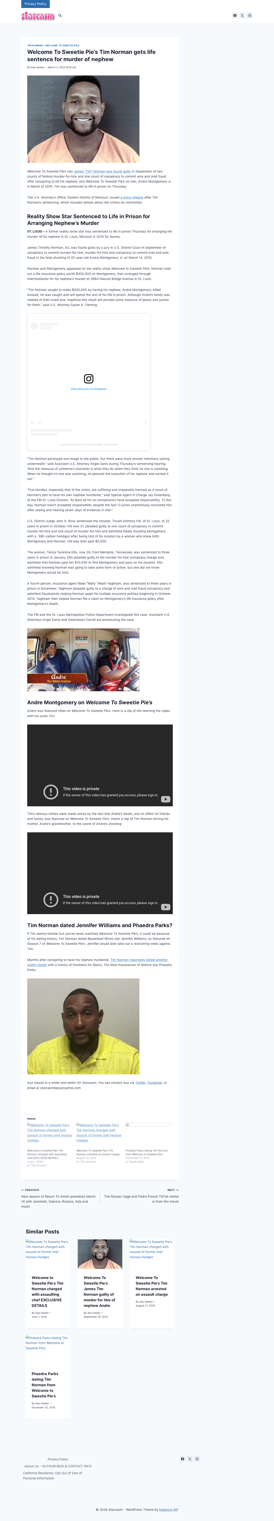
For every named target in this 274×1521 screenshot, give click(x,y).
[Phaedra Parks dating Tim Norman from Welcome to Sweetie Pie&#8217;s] (148, 1136)
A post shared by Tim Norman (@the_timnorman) (89, 444)
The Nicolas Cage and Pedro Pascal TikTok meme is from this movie (141, 1195)
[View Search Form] (60, 15)
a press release (131, 197)
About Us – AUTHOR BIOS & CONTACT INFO (58, 1466)
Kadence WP (168, 1510)
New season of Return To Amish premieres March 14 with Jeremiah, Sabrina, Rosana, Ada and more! (58, 1198)
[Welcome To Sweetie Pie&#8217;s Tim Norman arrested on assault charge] (99, 1136)
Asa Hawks (37, 67)
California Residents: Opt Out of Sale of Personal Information (52, 1475)
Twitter (140, 1083)
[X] (242, 15)
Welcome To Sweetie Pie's (62, 45)
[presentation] (48, 1254)
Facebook (154, 1083)
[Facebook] (235, 15)
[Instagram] (249, 15)
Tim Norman (35, 45)
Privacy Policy (35, 4)
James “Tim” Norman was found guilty (102, 171)
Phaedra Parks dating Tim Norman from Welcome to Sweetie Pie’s (45, 1385)
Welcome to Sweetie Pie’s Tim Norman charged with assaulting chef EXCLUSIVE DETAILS (47, 1154)
